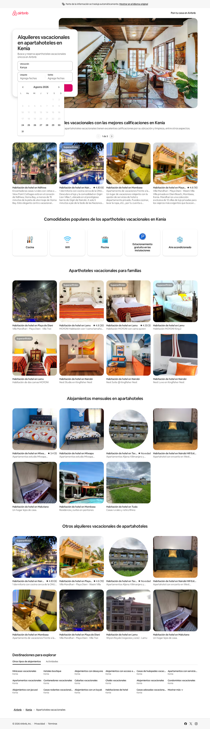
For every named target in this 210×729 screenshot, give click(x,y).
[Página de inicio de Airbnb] (20, 13)
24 (22, 125)
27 (41, 125)
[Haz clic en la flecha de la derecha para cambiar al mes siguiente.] (59, 87)
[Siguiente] (111, 136)
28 (47, 125)
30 (59, 125)
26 (35, 125)
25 (29, 125)
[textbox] (31, 78)
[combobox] (45, 67)
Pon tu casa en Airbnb (183, 13)
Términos (52, 723)
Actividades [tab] (52, 661)
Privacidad (39, 723)
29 (53, 125)
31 (23, 131)
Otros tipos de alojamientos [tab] (26, 661)
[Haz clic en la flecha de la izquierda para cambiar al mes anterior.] (23, 87)
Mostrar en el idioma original (133, 4)
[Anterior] (98, 136)
